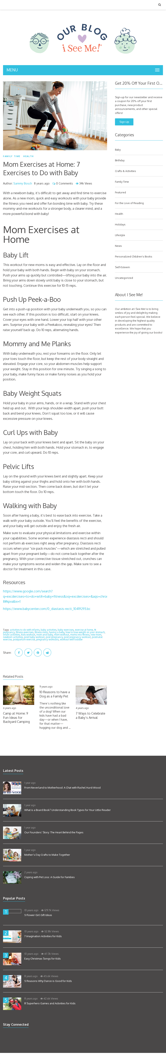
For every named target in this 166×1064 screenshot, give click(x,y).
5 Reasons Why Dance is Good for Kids (48, 981)
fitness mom (41, 632)
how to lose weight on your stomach (85, 632)
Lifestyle (120, 235)
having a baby (56, 632)
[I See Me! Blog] (83, 60)
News (118, 245)
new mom (96, 634)
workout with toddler (71, 639)
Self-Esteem (122, 267)
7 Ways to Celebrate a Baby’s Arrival (90, 715)
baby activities (48, 629)
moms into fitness (79, 634)
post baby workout (34, 637)
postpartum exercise (24, 639)
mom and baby (44, 634)
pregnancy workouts (47, 639)
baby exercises (66, 629)
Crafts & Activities (125, 171)
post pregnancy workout (77, 637)
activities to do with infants (24, 629)
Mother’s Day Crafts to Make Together (47, 854)
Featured (120, 192)
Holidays (120, 224)
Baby (118, 149)
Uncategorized (124, 277)
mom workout (61, 634)
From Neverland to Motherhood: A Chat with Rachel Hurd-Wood (62, 787)
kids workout (28, 634)
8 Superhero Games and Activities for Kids (50, 1003)
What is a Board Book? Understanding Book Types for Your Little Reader (67, 810)
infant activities (11, 634)
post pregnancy (54, 637)
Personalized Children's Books (133, 256)
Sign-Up (124, 121)
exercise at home (84, 629)
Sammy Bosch (22, 183)
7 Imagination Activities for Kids (43, 936)
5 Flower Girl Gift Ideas (38, 915)
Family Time (11, 156)
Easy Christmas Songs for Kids (42, 958)
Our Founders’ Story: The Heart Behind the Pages (53, 832)
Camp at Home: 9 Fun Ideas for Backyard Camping (16, 717)
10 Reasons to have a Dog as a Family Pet (54, 694)
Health (28, 156)
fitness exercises (24, 632)
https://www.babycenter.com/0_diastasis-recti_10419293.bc (46, 609)
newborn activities (13, 637)
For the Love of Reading (129, 203)
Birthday (120, 160)
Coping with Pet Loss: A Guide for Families (49, 877)
